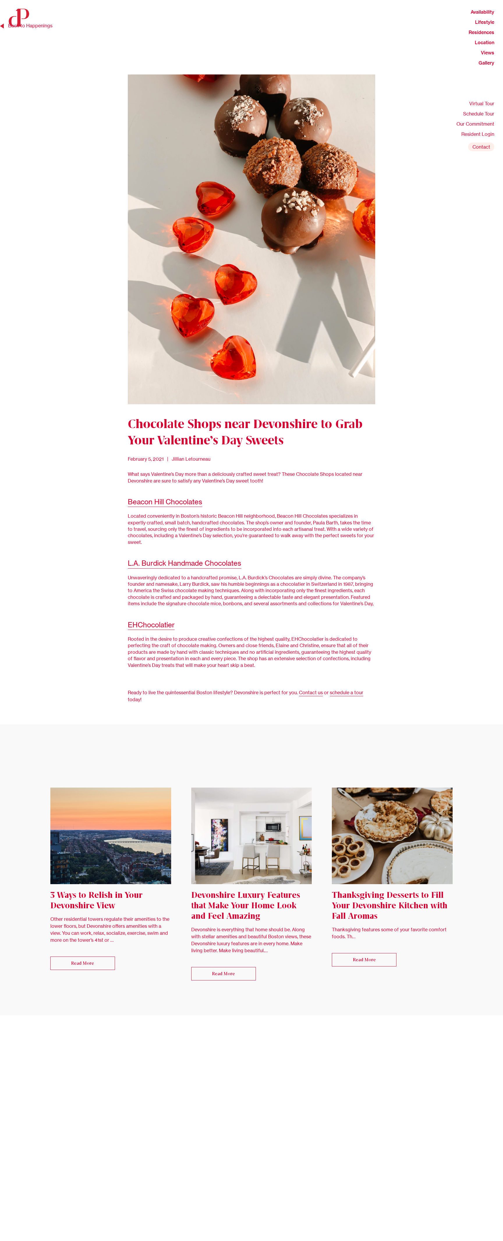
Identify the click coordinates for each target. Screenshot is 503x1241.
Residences (481, 32)
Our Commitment (475, 124)
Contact (481, 147)
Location (484, 42)
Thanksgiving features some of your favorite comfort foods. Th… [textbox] (389, 933)
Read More (82, 963)
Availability (482, 12)
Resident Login (477, 134)
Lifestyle (484, 22)
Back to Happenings (30, 26)
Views (487, 53)
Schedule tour (478, 114)
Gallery (486, 63)
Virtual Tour (481, 103)
